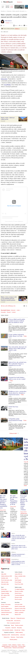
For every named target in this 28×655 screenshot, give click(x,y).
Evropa (10, 324)
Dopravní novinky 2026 (20, 608)
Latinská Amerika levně (6, 612)
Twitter (9, 644)
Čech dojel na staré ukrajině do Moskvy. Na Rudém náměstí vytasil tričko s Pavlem (23, 503)
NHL (2, 599)
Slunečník (13, 627)
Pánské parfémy (13, 639)
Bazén (12, 625)
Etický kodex (14, 646)
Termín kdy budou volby (6, 580)
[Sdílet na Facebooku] (24, 306)
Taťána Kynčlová (8, 20)
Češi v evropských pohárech (13, 623)
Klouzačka (19, 627)
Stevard (9, 312)
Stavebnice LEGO (6, 634)
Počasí (10, 337)
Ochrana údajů (21, 646)
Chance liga (4, 589)
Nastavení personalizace (18, 647)
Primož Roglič (18, 582)
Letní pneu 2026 (18, 604)
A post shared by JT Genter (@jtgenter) (14, 221)
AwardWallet (7, 84)
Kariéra (19, 644)
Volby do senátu (4, 582)
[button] (14, 62)
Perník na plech (18, 599)
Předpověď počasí (20, 618)
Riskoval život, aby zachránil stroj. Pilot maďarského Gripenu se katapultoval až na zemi (17, 363)
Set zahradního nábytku (7, 630)
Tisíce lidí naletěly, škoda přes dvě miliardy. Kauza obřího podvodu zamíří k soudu (17, 348)
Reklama (14, 644)
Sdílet (21, 25)
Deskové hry (6, 637)
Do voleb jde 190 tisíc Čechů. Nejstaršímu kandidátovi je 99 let (14, 500)
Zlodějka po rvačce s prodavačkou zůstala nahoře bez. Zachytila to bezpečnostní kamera (17, 393)
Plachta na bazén (19, 625)
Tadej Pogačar (18, 580)
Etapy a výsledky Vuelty (20, 576)
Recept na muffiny (19, 591)
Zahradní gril (17, 630)
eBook (16, 25)
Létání (18, 310)
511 (26, 25)
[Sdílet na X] (26, 306)
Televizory (13, 637)
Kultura (10, 408)
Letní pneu (22, 634)
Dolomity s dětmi (5, 614)
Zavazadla (3, 312)
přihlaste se (17, 28)
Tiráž (23, 644)
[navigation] (2, 2)
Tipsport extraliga (5, 593)
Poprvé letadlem (5, 606)
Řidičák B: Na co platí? (20, 610)
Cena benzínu (17, 620)
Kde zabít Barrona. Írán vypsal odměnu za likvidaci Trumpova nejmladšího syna (3, 502)
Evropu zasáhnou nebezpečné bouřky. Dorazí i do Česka (16, 335)
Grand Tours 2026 (19, 584)
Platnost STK (18, 614)
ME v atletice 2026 (5, 595)
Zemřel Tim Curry (13, 406)
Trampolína (7, 627)
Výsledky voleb (4, 578)
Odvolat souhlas (7, 647)
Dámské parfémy (15, 634)
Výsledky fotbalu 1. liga (6, 591)
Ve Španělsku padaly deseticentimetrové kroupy (15, 419)
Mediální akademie (6, 646)
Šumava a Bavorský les (6, 608)
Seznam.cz (19, 2)
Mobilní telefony (19, 632)
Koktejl (10, 382)
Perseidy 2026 (9, 620)
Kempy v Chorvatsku (6, 604)
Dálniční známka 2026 (20, 606)
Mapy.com (13, 618)
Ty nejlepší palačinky (19, 589)
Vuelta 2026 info (18, 574)
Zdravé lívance (18, 593)
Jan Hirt (16, 578)
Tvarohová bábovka (19, 595)
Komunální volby (5, 584)
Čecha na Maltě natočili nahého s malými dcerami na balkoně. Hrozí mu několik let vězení (17, 320)
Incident (14, 312)
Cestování (3, 121)
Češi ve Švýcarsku (5, 610)
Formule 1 (3, 597)
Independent (4, 79)
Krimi (10, 351)
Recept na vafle (18, 597)
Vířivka (22, 630)
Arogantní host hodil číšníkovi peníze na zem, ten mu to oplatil (17, 378)
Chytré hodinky (19, 637)
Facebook (5, 644)
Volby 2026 (3, 574)
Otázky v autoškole (19, 612)
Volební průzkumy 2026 (6, 576)
